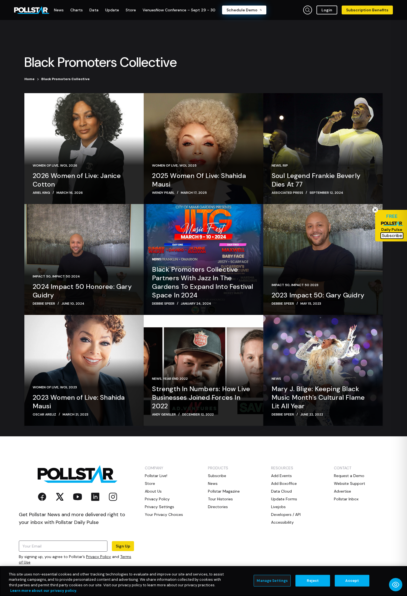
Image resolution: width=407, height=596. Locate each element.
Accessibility (282, 522)
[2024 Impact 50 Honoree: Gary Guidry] (84, 259)
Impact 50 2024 (66, 276)
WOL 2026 (68, 165)
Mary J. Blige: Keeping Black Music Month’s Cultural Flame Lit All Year (318, 397)
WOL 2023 (68, 387)
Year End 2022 (175, 378)
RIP (285, 165)
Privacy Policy (98, 556)
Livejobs (278, 506)
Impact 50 (42, 276)
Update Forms (284, 498)
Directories (218, 506)
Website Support (349, 483)
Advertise (342, 491)
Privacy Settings (159, 506)
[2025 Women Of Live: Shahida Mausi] (203, 148)
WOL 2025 (188, 165)
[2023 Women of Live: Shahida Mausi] (84, 370)
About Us (153, 491)
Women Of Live (45, 165)
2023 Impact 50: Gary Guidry (318, 295)
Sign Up (123, 546)
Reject (313, 580)
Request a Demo (349, 475)
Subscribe (217, 475)
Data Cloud (281, 491)
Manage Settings (272, 580)
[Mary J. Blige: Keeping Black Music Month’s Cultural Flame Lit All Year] (323, 370)
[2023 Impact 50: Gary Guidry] (323, 259)
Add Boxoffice (284, 483)
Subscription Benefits (367, 9)
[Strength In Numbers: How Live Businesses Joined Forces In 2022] (203, 370)
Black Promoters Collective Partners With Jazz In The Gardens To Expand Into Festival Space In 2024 (202, 282)
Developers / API (286, 514)
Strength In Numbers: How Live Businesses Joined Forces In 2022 (201, 397)
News (276, 165)
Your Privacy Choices (164, 514)
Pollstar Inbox (346, 498)
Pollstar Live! (156, 475)
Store (150, 483)
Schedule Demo (241, 9)
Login (326, 9)
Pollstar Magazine (224, 491)
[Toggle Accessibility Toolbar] (395, 584)
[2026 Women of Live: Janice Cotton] (84, 148)
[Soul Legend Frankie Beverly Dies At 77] (323, 148)
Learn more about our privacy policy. (43, 590)
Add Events (281, 475)
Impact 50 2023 (304, 285)
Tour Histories (220, 498)
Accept (352, 580)
